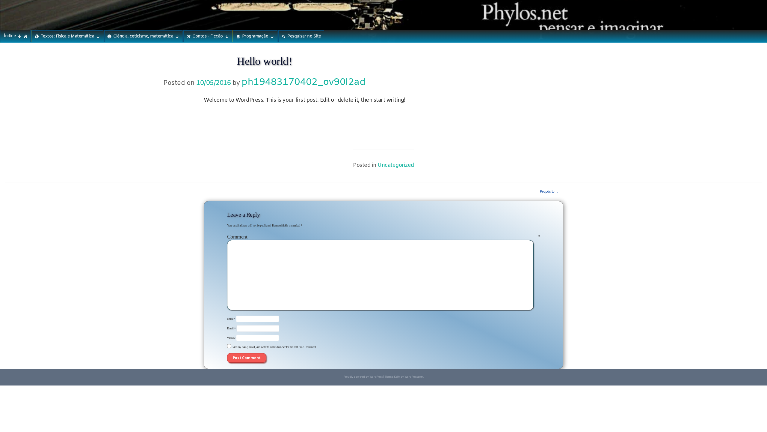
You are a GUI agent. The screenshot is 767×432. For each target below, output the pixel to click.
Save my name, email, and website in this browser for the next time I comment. (274, 347)
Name (231, 319)
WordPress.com (413, 377)
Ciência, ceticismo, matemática (143, 36)
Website (231, 338)
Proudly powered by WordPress (362, 377)
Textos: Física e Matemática (67, 36)
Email (231, 328)
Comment (383, 237)
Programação (255, 36)
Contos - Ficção (207, 36)
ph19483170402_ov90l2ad (303, 82)
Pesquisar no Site (304, 36)
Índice (10, 36)
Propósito (549, 192)
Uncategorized (396, 165)
